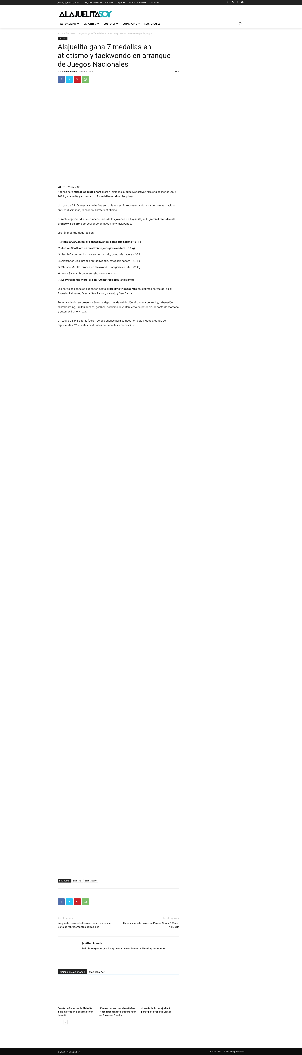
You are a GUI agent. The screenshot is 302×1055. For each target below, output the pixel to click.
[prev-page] (60, 1022)
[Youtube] (242, 3)
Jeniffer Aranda (69, 71)
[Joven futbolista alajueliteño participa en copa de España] (160, 992)
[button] (240, 24)
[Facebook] (228, 3)
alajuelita (77, 880)
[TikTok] (237, 3)
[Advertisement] (98, 869)
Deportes (70, 33)
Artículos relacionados (72, 972)
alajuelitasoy (90, 880)
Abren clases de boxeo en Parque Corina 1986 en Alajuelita (151, 925)
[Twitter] (69, 79)
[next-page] (65, 1022)
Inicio (60, 33)
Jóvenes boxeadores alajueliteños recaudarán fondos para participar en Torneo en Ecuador (117, 1012)
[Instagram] (233, 3)
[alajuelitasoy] (86, 14)
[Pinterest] (77, 79)
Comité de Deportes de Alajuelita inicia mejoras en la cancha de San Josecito (75, 1012)
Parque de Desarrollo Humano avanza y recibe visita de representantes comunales (84, 925)
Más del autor (97, 972)
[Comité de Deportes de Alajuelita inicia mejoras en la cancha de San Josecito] (77, 992)
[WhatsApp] (85, 79)
